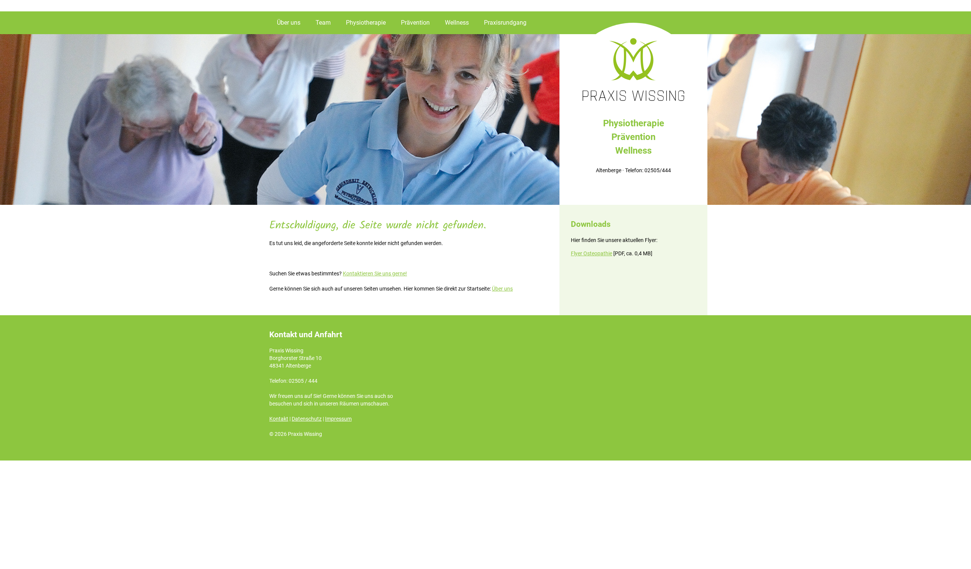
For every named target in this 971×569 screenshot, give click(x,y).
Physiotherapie (366, 22)
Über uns (288, 22)
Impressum (338, 419)
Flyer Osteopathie (591, 253)
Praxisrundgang (505, 22)
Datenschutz (307, 419)
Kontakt (278, 419)
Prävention (415, 22)
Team (323, 22)
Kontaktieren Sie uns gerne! (375, 273)
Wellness (457, 22)
